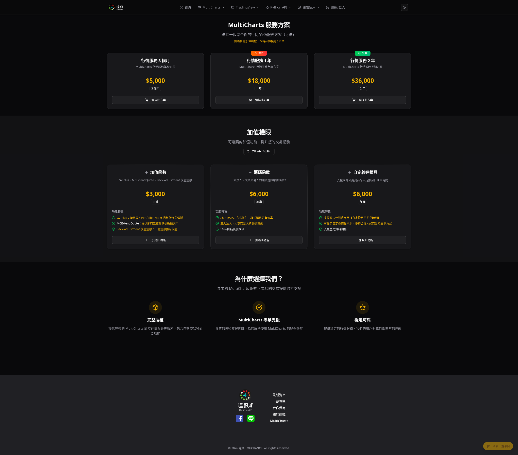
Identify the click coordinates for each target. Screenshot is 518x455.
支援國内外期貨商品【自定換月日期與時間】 (352, 218)
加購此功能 (159, 240)
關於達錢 (279, 414)
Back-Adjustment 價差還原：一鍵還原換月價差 (147, 229)
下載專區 (279, 401)
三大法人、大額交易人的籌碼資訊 (241, 223)
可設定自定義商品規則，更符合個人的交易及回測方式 (358, 223)
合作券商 (279, 408)
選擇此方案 (159, 100)
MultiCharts (279, 421)
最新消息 (279, 395)
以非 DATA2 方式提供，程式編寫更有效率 (246, 218)
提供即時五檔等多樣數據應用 (160, 223)
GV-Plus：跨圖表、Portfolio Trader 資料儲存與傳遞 (150, 218)
